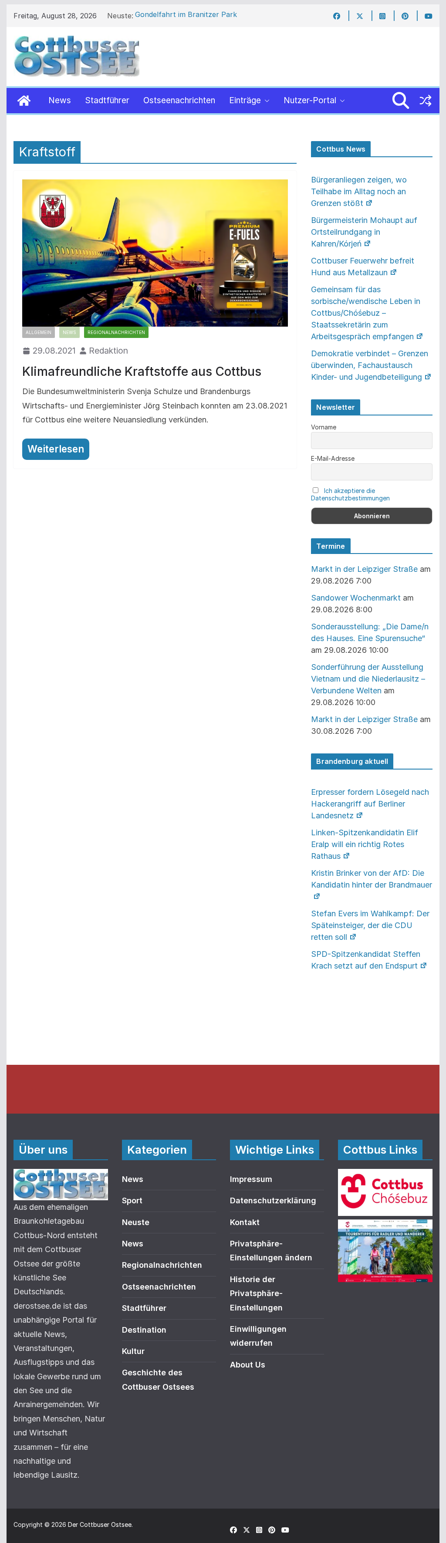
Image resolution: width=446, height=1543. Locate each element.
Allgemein (38, 332)
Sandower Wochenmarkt (356, 597)
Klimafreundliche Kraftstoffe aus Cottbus (141, 371)
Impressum (251, 1179)
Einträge (245, 100)
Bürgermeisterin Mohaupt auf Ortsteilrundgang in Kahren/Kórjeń (364, 232)
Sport (132, 1200)
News (59, 100)
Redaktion (108, 350)
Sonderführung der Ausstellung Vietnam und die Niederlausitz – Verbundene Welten (368, 678)
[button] (265, 100)
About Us (247, 1364)
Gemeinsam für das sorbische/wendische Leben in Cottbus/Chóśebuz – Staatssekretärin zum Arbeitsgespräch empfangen (365, 313)
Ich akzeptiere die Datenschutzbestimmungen (350, 494)
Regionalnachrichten (116, 332)
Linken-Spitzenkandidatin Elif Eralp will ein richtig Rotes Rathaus (364, 844)
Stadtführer (107, 100)
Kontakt (245, 1222)
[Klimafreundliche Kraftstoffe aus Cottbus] (154, 253)
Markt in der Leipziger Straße (364, 569)
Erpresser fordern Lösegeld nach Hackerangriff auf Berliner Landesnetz (370, 803)
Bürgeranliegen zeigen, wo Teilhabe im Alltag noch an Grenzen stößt (359, 191)
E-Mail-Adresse (333, 458)
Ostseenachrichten (179, 100)
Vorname (323, 427)
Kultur (133, 1351)
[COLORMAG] (61, 1175)
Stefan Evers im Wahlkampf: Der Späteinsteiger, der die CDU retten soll (370, 925)
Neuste (135, 1222)
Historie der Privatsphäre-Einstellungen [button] (256, 1293)
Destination (144, 1329)
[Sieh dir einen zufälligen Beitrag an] (425, 101)
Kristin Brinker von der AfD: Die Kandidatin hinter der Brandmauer (371, 878)
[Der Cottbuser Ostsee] (24, 101)
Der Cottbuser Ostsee (100, 1524)
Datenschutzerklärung (273, 1200)
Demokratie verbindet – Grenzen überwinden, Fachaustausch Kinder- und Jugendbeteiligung (369, 365)
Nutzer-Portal (310, 100)
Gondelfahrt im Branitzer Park (186, 15)
